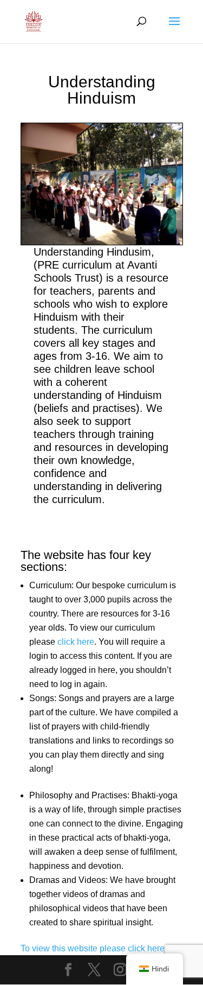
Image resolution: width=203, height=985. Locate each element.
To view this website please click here (93, 948)
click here (75, 641)
